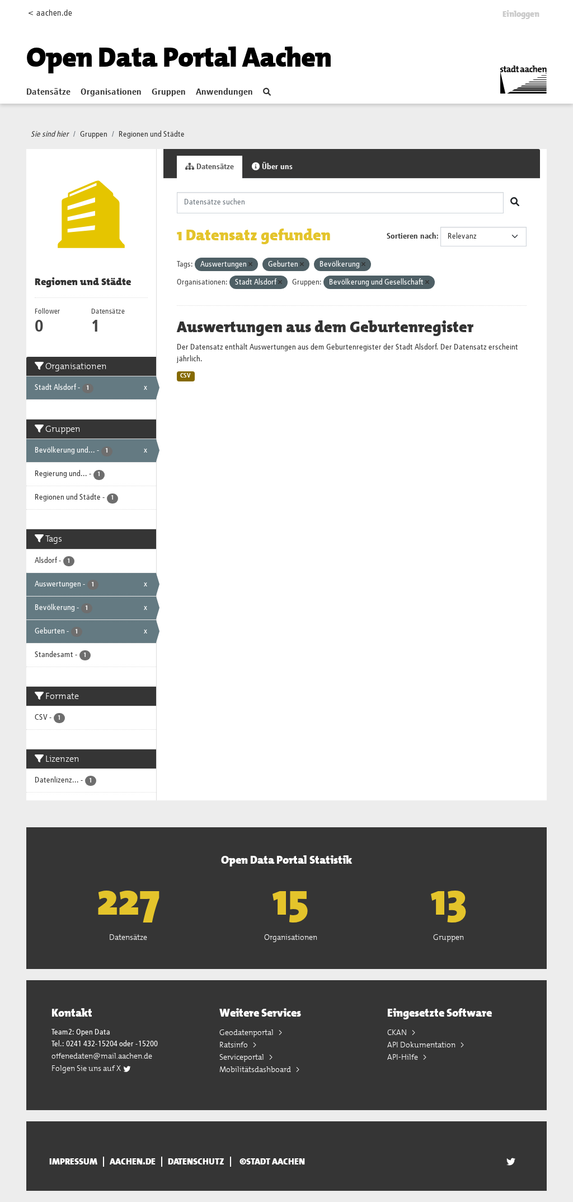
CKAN (397, 1032)
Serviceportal (242, 1057)
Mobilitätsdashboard (256, 1069)
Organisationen (111, 92)
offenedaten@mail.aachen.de (101, 1056)
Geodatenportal (247, 1032)
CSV (185, 376)
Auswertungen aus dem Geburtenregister (325, 327)
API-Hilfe (403, 1057)
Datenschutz (196, 1162)
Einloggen (520, 14)
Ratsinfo (234, 1045)
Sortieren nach (411, 236)
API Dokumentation (422, 1045)
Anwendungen (224, 92)
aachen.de (133, 1162)
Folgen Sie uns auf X (87, 1068)
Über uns (276, 167)
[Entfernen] (250, 265)
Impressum (73, 1162)
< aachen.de (50, 13)
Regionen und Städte (152, 134)
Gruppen (169, 92)
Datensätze (48, 92)
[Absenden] (515, 202)
